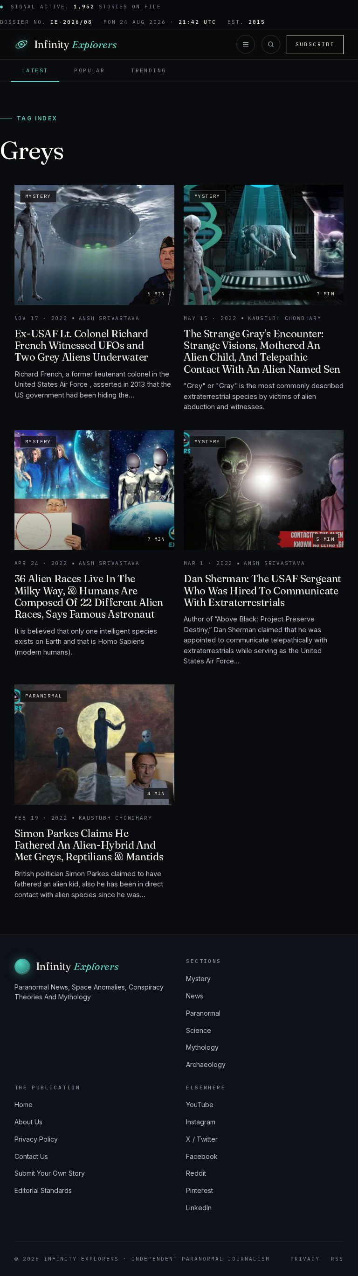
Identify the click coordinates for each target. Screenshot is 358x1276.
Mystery (198, 979)
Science (198, 1030)
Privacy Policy (36, 1139)
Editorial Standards (43, 1190)
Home (23, 1105)
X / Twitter (202, 1139)
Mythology (202, 1047)
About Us (28, 1122)
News (194, 996)
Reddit (196, 1173)
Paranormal (203, 1013)
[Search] (271, 44)
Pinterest (199, 1190)
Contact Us (31, 1156)
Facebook (202, 1156)
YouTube (199, 1105)
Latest (35, 70)
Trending (148, 70)
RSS (337, 1258)
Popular (89, 70)
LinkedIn (199, 1208)
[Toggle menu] (245, 44)
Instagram (200, 1122)
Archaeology (206, 1064)
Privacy (305, 1258)
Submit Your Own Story (49, 1173)
